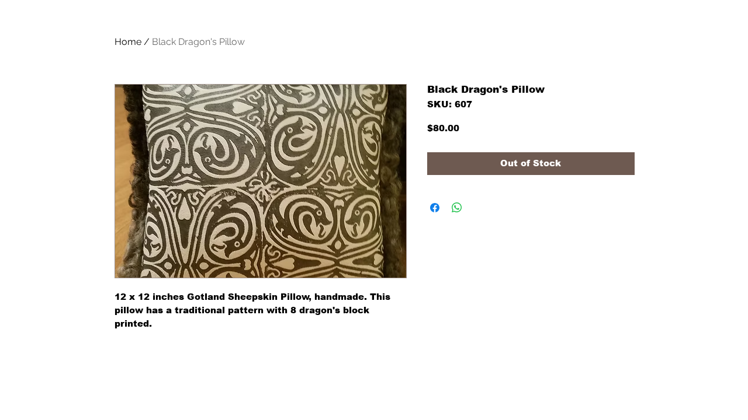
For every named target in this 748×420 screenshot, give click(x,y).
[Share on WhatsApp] (457, 208)
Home (128, 41)
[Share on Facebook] (435, 208)
